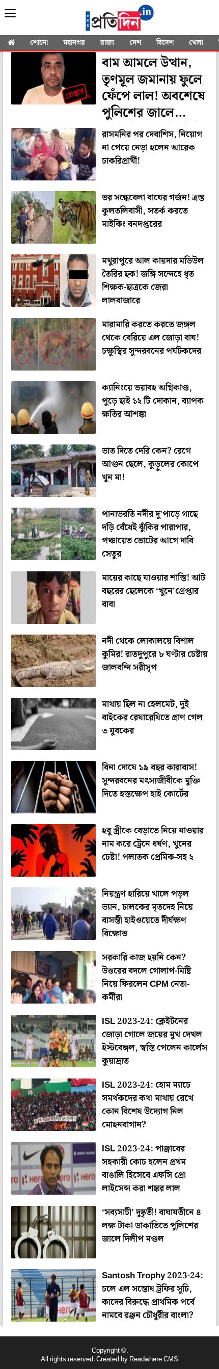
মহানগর (74, 42)
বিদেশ (165, 42)
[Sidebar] (10, 13)
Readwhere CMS (153, 1359)
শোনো (39, 42)
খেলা (196, 42)
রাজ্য (107, 42)
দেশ (135, 42)
